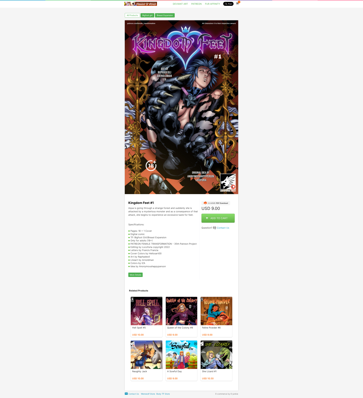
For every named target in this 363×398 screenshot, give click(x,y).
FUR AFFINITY (212, 3)
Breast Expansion (165, 15)
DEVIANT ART (180, 3)
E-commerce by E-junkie (226, 394)
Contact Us (223, 227)
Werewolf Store (148, 394)
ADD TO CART (219, 218)
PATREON (196, 3)
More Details (135, 275)
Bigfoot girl (147, 15)
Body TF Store (163, 394)
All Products (132, 15)
